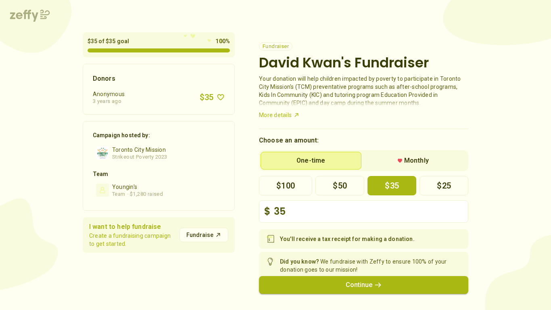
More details (275, 115)
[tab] (311, 161)
